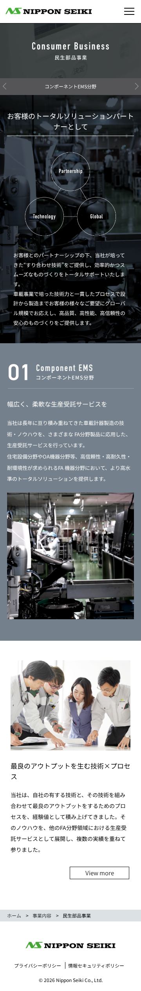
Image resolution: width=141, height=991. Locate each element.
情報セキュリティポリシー (96, 965)
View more (99, 873)
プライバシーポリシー (37, 965)
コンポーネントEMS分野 (70, 86)
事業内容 (42, 915)
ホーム (14, 915)
